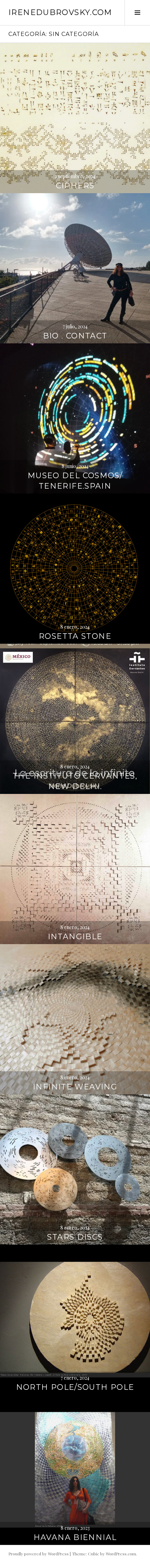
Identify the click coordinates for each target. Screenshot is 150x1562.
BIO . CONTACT (75, 336)
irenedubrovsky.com (60, 12)
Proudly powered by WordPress (38, 1553)
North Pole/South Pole (75, 1387)
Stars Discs (75, 1237)
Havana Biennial (75, 1537)
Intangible (75, 936)
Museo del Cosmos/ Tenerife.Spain (75, 481)
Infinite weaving (75, 1087)
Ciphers (75, 185)
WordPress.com (121, 1553)
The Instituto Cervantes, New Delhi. (75, 781)
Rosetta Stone (75, 636)
